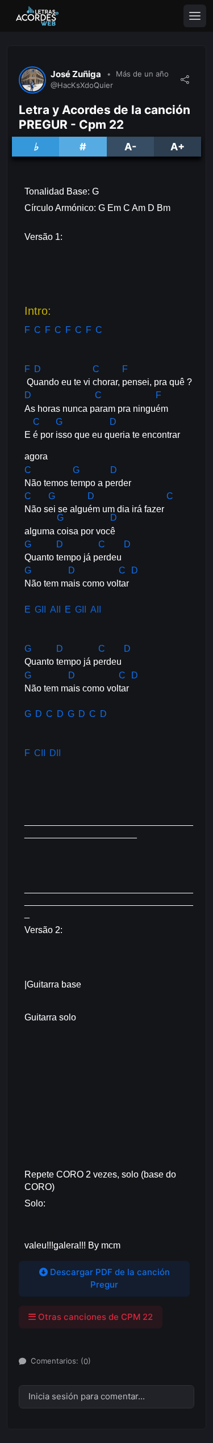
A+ (177, 147)
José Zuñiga (76, 74)
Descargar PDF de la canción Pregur (109, 1278)
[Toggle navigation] (194, 16)
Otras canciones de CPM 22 (94, 1316)
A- (130, 147)
